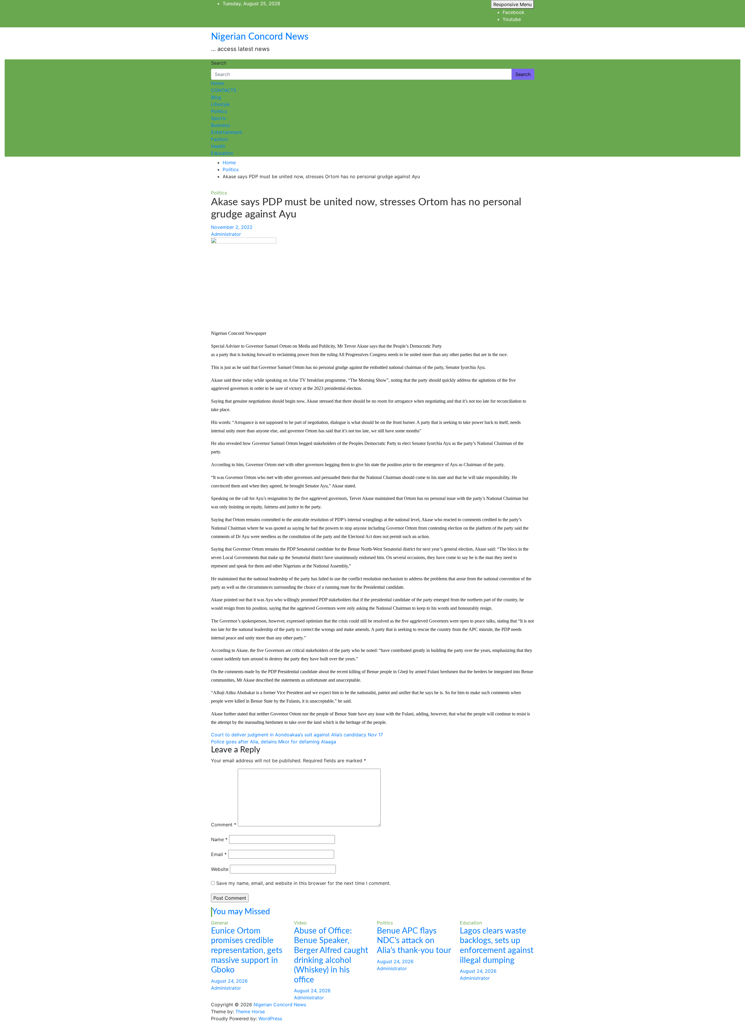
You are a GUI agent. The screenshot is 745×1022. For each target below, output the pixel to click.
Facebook (513, 12)
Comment (223, 824)
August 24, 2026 (229, 981)
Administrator (226, 234)
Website (219, 869)
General (219, 923)
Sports (218, 118)
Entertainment (226, 132)
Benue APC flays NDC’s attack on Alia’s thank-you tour (414, 940)
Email (219, 854)
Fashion (219, 139)
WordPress (270, 1018)
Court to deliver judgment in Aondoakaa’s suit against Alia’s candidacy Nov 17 (297, 735)
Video (300, 923)
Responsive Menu (512, 4)
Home (217, 83)
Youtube (512, 19)
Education (222, 153)
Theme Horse (250, 1011)
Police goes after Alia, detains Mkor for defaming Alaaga (273, 742)
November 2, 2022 (232, 227)
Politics (219, 111)
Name (219, 839)
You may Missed (241, 912)
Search (218, 63)
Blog (216, 97)
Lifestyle (220, 104)
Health (218, 146)
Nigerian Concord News (259, 36)
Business (220, 125)
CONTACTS (223, 90)
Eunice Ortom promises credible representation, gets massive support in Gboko (246, 950)
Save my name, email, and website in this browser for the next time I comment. (303, 883)
